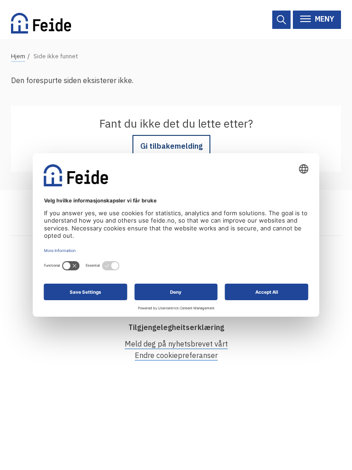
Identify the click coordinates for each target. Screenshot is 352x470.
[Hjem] (41, 19)
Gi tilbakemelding (171, 146)
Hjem (18, 56)
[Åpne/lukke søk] (281, 20)
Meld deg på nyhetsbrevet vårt (176, 343)
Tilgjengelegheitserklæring (176, 327)
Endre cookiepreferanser (176, 355)
